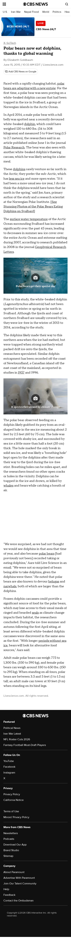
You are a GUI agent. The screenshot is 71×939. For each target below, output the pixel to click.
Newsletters (10, 833)
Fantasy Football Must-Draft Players (24, 745)
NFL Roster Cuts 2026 (16, 739)
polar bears (46, 554)
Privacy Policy (11, 794)
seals (35, 613)
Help (6, 889)
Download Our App (15, 844)
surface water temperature (29, 219)
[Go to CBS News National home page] (35, 4)
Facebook (9, 766)
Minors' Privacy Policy (16, 817)
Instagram (9, 772)
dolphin (29, 124)
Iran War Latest (12, 733)
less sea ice (16, 179)
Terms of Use (11, 811)
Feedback (9, 895)
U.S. (5, 12)
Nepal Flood (31, 12)
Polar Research (14, 147)
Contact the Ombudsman (18, 900)
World (45, 12)
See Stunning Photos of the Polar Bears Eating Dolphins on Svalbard (33, 206)
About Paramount (13, 872)
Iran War (16, 12)
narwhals (9, 586)
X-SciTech (9, 43)
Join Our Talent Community (19, 883)
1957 (21, 373)
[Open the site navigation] (13, 4)
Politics (57, 12)
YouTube (8, 761)
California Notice (13, 800)
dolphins (19, 169)
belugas (53, 582)
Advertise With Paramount (19, 877)
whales (8, 486)
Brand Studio (11, 850)
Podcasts (8, 839)
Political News (11, 728)
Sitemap (8, 856)
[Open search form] (66, 4)
